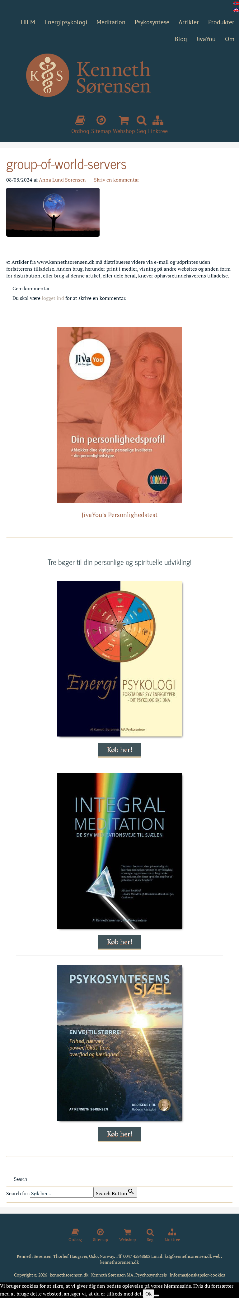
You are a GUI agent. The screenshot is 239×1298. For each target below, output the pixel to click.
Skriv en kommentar (116, 179)
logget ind (53, 298)
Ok (148, 1293)
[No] (156, 1295)
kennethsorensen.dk (119, 1262)
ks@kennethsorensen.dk (188, 1256)
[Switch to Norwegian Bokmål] (236, 3)
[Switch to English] (236, 10)
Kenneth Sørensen (119, 86)
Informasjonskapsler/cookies (197, 1275)
